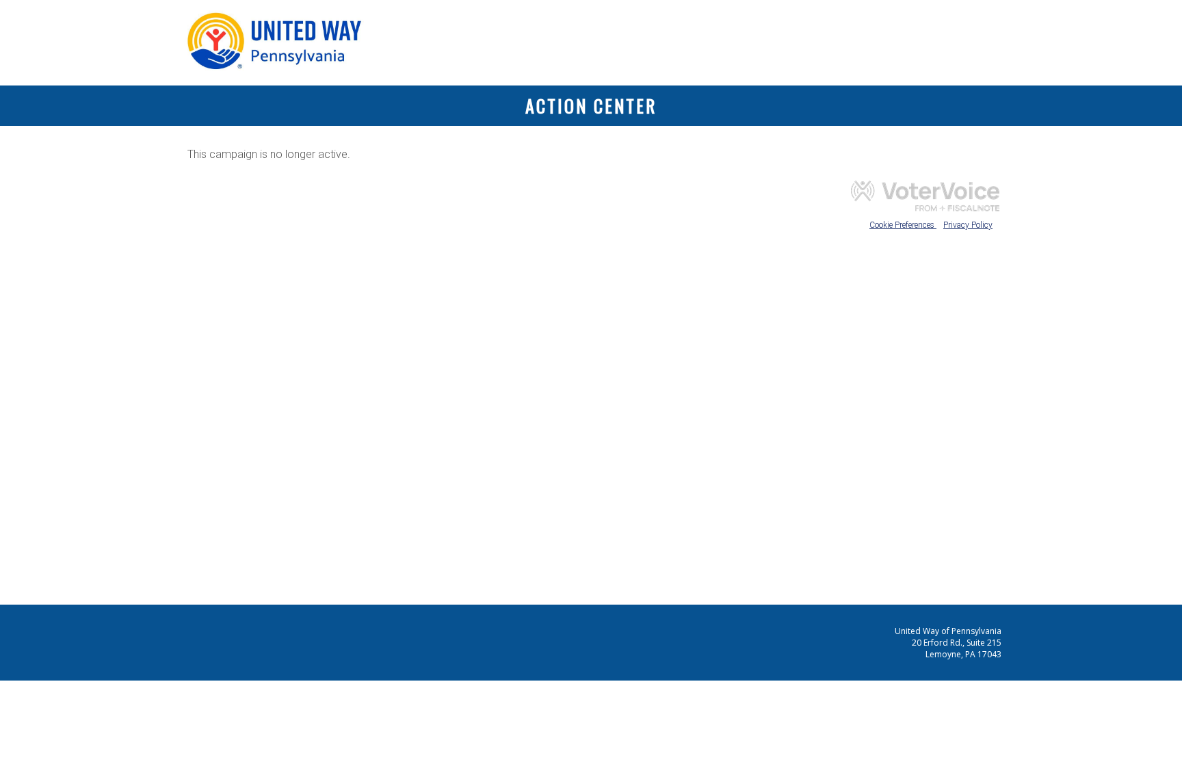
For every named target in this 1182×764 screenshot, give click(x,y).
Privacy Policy (968, 225)
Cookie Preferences (902, 225)
